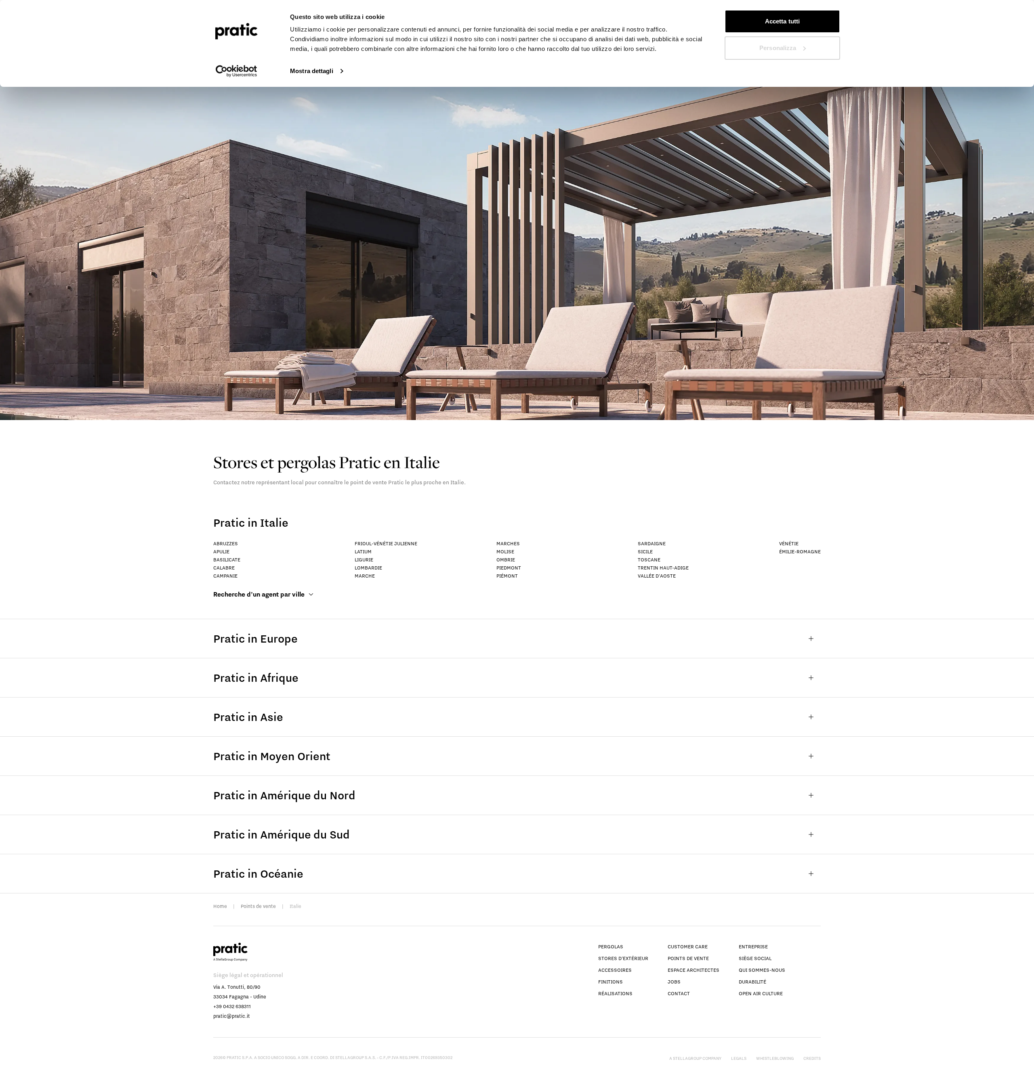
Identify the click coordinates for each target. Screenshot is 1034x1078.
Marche (365, 576)
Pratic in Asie (248, 717)
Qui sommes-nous (762, 970)
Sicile (645, 551)
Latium (363, 551)
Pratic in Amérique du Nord (284, 795)
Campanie (225, 576)
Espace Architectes (693, 970)
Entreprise (753, 947)
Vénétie (789, 543)
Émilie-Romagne (800, 551)
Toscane (649, 560)
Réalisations (615, 993)
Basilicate (226, 560)
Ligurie (364, 560)
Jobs (674, 982)
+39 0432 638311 (232, 1006)
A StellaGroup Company (695, 1058)
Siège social (755, 958)
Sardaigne (652, 543)
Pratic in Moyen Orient (271, 756)
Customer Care (688, 947)
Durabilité (752, 982)
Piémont (507, 576)
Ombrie (505, 560)
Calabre (224, 568)
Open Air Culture (761, 993)
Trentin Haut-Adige (663, 568)
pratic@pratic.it (231, 1016)
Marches (508, 543)
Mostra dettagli (311, 70)
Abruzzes (225, 543)
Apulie (221, 551)
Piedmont (508, 568)
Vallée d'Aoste (657, 576)
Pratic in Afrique (255, 677)
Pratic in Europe (255, 638)
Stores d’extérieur (623, 958)
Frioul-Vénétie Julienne (386, 543)
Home (220, 906)
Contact (679, 993)
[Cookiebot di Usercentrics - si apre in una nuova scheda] (236, 71)
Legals (738, 1058)
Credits (812, 1058)
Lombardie (368, 568)
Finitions (610, 982)
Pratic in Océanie (258, 873)
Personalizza (777, 47)
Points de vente (258, 906)
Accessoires (615, 970)
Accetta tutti (782, 21)
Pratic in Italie (250, 522)
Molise (505, 551)
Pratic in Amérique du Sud (281, 834)
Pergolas (610, 947)
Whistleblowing (775, 1058)
